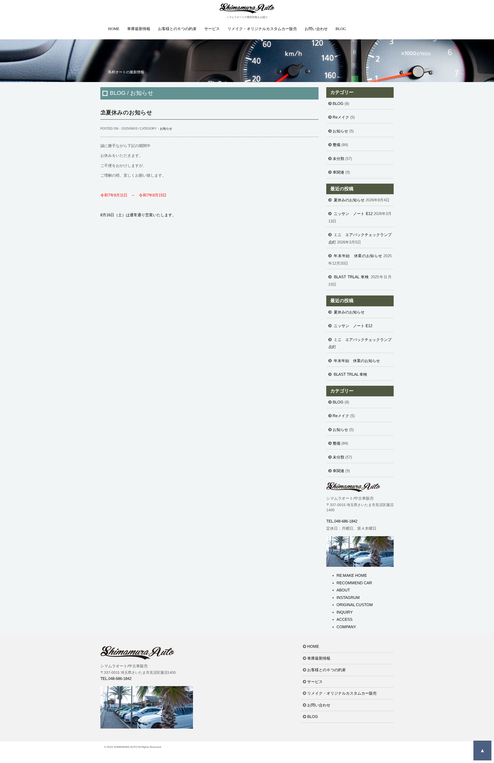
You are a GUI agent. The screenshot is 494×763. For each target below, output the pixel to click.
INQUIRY (345, 612)
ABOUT (343, 590)
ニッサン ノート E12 (353, 213)
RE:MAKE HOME (352, 575)
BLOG (341, 29)
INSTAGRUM (348, 597)
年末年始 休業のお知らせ (358, 256)
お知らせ (166, 128)
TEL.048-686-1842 (341, 521)
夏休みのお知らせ (349, 200)
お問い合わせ (316, 29)
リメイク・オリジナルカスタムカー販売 (262, 29)
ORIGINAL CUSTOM (355, 605)
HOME (113, 29)
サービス (212, 29)
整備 (336, 144)
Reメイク (341, 117)
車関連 (338, 172)
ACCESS (344, 619)
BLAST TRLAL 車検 (351, 277)
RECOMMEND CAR (354, 583)
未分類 (338, 158)
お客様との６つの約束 (177, 29)
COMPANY (346, 627)
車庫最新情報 (138, 29)
